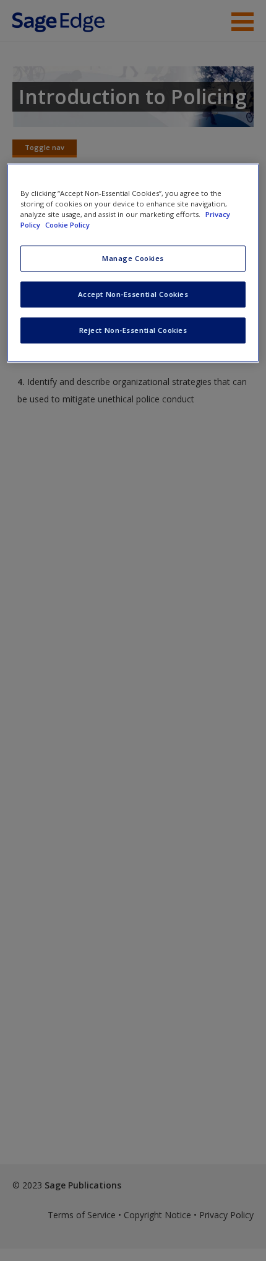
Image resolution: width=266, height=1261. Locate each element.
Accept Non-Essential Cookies (133, 294)
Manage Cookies (133, 258)
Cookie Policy (67, 224)
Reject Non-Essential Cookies (133, 330)
